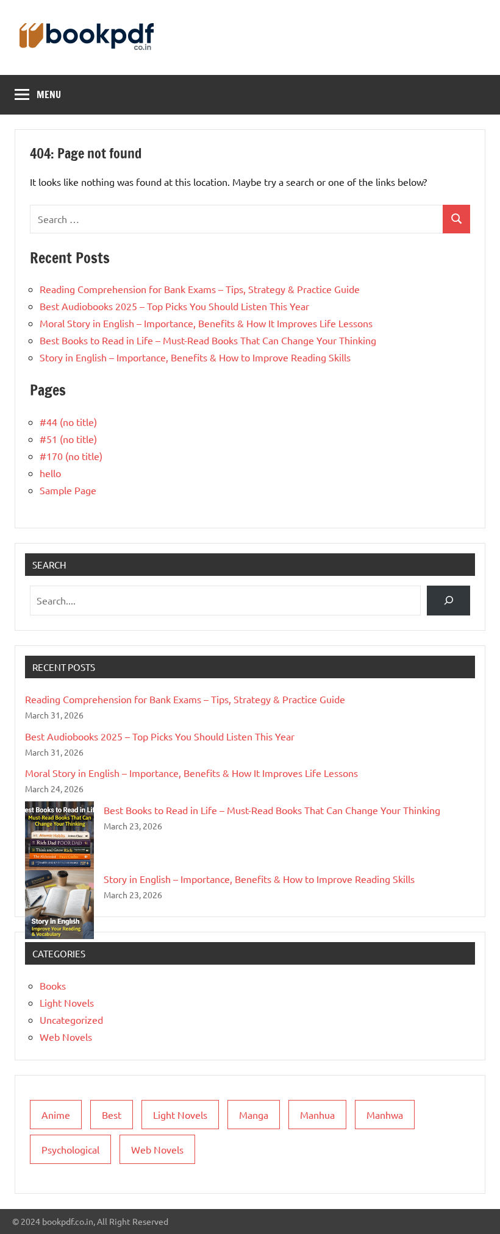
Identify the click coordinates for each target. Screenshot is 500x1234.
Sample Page (68, 490)
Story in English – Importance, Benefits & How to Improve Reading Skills (195, 357)
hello (50, 473)
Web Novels (66, 1036)
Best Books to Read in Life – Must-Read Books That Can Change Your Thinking (208, 340)
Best (111, 1114)
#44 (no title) (68, 422)
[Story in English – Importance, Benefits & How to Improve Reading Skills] (59, 904)
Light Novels (67, 1002)
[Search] (448, 600)
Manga (253, 1114)
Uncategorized (71, 1019)
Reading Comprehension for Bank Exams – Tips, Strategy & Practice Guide (200, 289)
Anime (55, 1114)
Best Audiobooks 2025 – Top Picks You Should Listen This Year (174, 306)
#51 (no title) (68, 439)
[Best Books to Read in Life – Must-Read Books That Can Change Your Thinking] (59, 835)
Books (53, 985)
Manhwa (384, 1114)
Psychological (70, 1149)
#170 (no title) (71, 456)
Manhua (317, 1114)
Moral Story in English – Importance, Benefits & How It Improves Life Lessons (206, 323)
